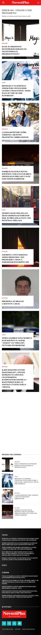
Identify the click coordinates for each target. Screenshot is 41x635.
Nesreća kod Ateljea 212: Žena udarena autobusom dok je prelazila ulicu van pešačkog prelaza (19, 543)
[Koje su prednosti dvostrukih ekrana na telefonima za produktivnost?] (20, 39)
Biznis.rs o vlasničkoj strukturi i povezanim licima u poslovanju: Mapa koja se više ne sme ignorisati (16, 91)
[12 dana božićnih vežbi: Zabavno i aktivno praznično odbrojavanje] (20, 122)
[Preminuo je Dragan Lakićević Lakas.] (20, 289)
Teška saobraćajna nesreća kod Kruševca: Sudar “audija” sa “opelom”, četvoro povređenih (19, 548)
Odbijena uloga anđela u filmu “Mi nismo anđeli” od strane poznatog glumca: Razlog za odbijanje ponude (20, 582)
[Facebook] (4, 623)
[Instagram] (9, 623)
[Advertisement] (20, 424)
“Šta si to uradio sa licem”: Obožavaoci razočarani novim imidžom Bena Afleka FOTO (20, 576)
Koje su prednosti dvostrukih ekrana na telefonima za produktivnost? (25, 465)
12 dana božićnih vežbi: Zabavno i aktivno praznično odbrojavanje (15, 134)
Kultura (5, 251)
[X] (14, 623)
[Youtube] (19, 623)
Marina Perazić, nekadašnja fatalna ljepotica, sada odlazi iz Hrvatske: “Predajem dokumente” (20, 596)
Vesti (3, 82)
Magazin (5, 43)
